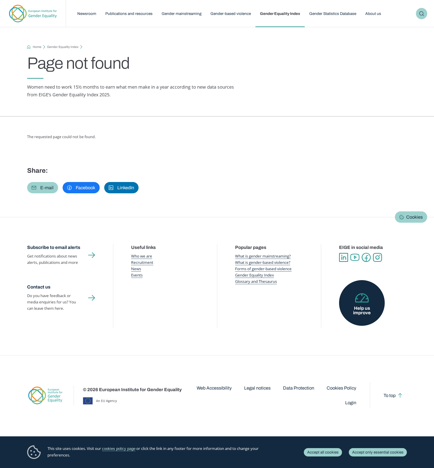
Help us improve (362, 310)
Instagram (377, 257)
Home (37, 47)
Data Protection (298, 387)
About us (373, 14)
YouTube (354, 257)
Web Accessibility (214, 387)
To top (390, 395)
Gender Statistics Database (332, 14)
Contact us (38, 286)
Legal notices (257, 387)
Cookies (414, 217)
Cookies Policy (341, 387)
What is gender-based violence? (262, 262)
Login (350, 402)
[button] (42, 187)
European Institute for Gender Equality (33, 13)
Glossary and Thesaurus (256, 281)
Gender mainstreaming (181, 14)
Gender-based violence (230, 14)
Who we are (141, 256)
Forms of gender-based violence (263, 268)
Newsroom (86, 14)
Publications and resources (129, 14)
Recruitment (142, 262)
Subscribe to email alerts (53, 247)
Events (137, 275)
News (136, 268)
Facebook (366, 257)
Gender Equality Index (280, 14)
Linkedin (343, 257)
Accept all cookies (323, 452)
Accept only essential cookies (377, 452)
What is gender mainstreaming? (263, 256)
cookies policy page (118, 449)
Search (421, 13)
